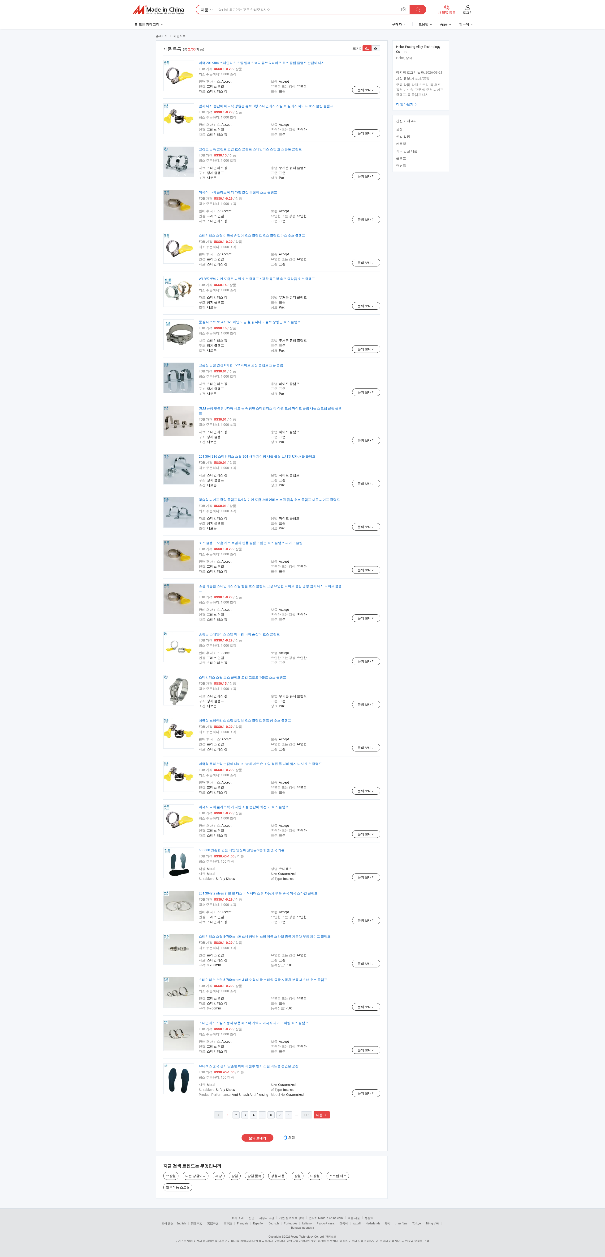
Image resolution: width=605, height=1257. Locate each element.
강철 (234, 1175)
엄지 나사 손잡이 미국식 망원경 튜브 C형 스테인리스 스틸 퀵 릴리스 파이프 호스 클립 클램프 (266, 106)
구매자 (397, 24)
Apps (444, 24)
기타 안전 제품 (406, 151)
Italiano (307, 1223)
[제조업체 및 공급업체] (158, 10)
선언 (251, 1218)
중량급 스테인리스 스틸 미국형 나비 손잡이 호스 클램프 (239, 634)
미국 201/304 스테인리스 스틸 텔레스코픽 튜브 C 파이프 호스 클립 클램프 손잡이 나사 (262, 62)
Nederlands (373, 1223)
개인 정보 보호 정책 (291, 1218)
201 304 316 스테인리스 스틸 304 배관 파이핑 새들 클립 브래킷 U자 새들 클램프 (257, 456)
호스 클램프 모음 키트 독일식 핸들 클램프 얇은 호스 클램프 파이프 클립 (250, 542)
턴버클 (401, 165)
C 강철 (315, 1175)
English (181, 1223)
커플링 (401, 143)
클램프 (401, 158)
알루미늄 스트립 (178, 1187)
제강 (218, 1175)
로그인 (468, 12)
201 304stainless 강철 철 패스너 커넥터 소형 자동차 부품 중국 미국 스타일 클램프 (258, 893)
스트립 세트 (337, 1175)
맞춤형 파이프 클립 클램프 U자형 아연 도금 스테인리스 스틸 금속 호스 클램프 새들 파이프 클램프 (269, 499)
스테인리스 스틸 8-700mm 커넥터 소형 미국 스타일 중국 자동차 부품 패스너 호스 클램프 (263, 979)
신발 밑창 (403, 136)
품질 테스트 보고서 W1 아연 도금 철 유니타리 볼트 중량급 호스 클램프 (250, 322)
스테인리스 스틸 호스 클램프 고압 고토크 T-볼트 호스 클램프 (242, 677)
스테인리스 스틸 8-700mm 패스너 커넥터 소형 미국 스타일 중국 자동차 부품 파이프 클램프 (265, 936)
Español (258, 1223)
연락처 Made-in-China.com (326, 1218)
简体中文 (196, 1223)
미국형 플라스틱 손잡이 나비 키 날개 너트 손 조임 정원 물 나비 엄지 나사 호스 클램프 (260, 763)
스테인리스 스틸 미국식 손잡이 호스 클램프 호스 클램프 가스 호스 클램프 (252, 235)
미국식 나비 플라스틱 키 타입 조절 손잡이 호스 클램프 (238, 192)
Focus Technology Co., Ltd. (307, 1236)
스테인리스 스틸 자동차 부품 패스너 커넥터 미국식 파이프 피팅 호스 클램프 (253, 1023)
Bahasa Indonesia (302, 1227)
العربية (357, 1223)
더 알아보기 (407, 104)
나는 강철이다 (195, 1175)
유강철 (171, 1175)
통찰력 (369, 1218)
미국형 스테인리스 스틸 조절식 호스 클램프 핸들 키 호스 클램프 (245, 720)
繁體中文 (213, 1223)
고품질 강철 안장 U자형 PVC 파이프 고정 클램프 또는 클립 (241, 365)
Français (242, 1223)
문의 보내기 (366, 90)
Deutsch (273, 1223)
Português (290, 1223)
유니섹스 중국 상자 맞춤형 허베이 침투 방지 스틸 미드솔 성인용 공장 (248, 1066)
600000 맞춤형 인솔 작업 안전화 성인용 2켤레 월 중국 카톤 (242, 850)
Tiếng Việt (432, 1223)
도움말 (423, 24)
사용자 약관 (266, 1218)
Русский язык (325, 1223)
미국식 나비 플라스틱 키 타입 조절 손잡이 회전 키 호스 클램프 (244, 807)
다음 (321, 1115)
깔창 (399, 129)
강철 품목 (254, 1175)
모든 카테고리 (149, 24)
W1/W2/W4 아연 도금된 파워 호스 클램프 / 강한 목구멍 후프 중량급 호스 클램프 (257, 278)
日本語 (228, 1223)
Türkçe (416, 1223)
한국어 (343, 1223)
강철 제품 (278, 1175)
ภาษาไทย (401, 1223)
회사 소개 (238, 1218)
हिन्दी (387, 1223)
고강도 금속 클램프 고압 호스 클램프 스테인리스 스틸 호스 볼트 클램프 (250, 149)
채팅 (291, 1137)
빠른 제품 (354, 1218)
